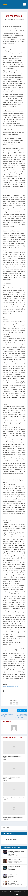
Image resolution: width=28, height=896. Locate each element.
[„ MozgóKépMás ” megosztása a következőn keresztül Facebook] (10, 703)
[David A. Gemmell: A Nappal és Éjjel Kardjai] (14, 747)
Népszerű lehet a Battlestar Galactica (13, 817)
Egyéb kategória (19, 19)
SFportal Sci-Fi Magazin (11, 839)
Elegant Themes (10, 891)
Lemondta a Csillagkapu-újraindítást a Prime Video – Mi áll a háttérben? (16, 868)
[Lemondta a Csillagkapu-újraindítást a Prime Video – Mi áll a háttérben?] (5, 868)
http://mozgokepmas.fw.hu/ (11, 686)
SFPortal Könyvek (21, 884)
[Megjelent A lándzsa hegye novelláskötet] (5, 883)
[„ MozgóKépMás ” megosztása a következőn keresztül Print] (17, 703)
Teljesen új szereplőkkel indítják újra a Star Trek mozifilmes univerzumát (16, 853)
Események (15, 877)
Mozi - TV (15, 871)
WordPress (23, 891)
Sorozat (15, 862)
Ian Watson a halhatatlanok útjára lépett (15, 875)
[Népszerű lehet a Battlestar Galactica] (14, 808)
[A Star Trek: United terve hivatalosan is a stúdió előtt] (5, 861)
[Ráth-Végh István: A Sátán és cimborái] (14, 789)
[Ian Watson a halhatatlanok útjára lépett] (5, 876)
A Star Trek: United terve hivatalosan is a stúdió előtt (15, 860)
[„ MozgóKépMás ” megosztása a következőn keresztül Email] (14, 703)
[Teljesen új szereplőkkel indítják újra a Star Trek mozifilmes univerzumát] (5, 852)
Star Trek (19, 862)
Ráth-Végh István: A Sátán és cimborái (13, 797)
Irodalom (15, 884)
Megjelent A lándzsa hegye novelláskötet (15, 882)
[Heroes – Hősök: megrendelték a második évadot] (14, 768)
